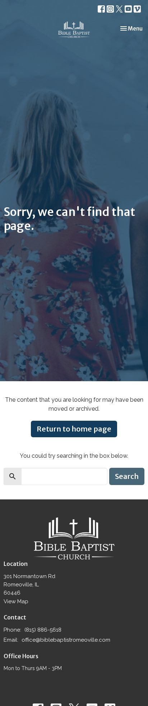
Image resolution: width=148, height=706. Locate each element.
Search (127, 476)
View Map (16, 601)
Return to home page (74, 428)
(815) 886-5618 (42, 630)
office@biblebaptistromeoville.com (66, 640)
